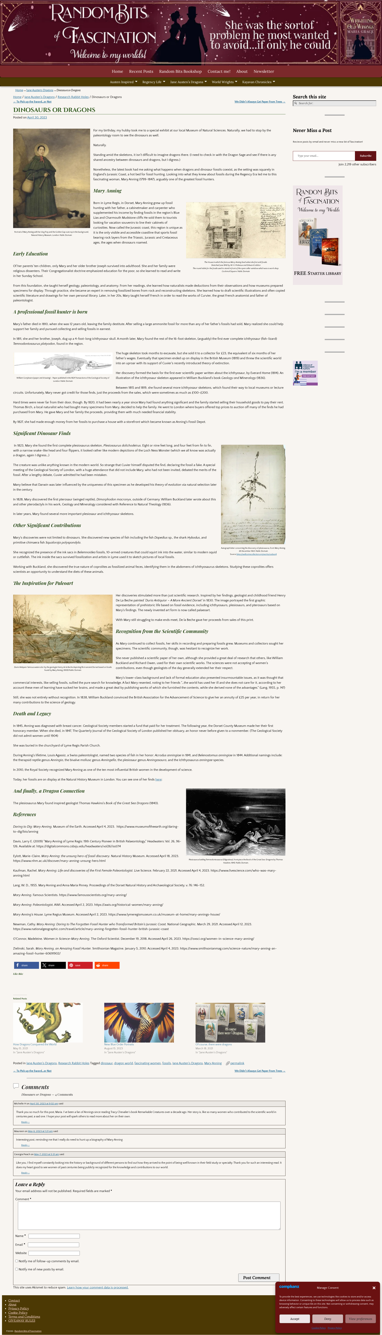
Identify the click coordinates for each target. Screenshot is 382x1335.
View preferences (360, 1319)
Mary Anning (213, 1063)
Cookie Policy (319, 1328)
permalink (237, 1063)
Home (117, 71)
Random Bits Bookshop (180, 71)
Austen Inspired (122, 82)
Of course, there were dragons (214, 1044)
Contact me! (219, 71)
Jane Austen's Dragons (39, 90)
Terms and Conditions (24, 1316)
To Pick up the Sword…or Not (32, 101)
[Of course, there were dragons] (239, 1023)
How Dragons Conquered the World (35, 1044)
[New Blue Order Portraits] (147, 1023)
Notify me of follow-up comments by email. (49, 1261)
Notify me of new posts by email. (41, 1269)
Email (20, 1245)
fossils (166, 1063)
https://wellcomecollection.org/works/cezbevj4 (257, 554)
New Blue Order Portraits (119, 1044)
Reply (25, 1122)
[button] (374, 1288)
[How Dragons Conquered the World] (56, 1023)
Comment (23, 1199)
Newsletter (264, 71)
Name (20, 1236)
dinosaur (107, 1063)
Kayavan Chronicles (256, 82)
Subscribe (365, 155)
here (158, 779)
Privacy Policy (335, 1328)
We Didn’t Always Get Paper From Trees (260, 101)
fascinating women (147, 1063)
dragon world (123, 1063)
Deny (327, 1319)
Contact (14, 1300)
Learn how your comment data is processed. (98, 1287)
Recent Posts (141, 71)
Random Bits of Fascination (28, 1331)
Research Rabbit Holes (73, 97)
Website (21, 1253)
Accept (294, 1319)
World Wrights (223, 82)
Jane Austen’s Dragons (186, 82)
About (242, 71)
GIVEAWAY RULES (21, 1320)
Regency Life (152, 82)
